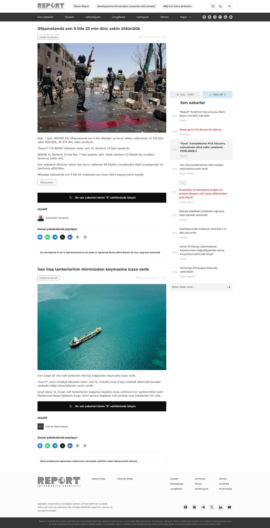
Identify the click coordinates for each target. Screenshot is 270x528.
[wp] (47, 237)
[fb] (204, 17)
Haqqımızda (98, 478)
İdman (198, 483)
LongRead (176, 488)
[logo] (51, 6)
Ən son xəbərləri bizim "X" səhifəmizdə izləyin (105, 197)
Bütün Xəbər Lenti (182, 287)
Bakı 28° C (219, 94)
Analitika (224, 483)
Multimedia (225, 488)
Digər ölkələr (48, 37)
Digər (183, 16)
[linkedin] (225, 17)
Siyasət (174, 478)
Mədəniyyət (201, 488)
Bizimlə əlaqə (125, 478)
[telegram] (215, 17)
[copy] (85, 237)
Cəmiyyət (200, 478)
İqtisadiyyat (176, 483)
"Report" (43, 381)
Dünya (222, 478)
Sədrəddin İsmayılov (57, 217)
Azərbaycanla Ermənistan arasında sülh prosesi (126, 6)
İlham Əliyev (81, 6)
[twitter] (220, 17)
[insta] (209, 17)
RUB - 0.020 (187, 94)
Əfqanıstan (47, 182)
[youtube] (230, 17)
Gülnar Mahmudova (57, 426)
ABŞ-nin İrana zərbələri (177, 6)
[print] (77, 237)
